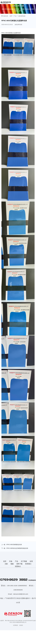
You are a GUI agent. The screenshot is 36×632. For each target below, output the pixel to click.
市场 (10, 561)
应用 (31, 561)
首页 (11, 16)
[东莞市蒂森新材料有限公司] (6, 3)
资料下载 (19, 564)
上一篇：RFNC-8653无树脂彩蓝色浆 (11, 544)
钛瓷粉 (21, 625)
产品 (15, 16)
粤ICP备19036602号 (10, 620)
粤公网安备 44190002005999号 (24, 620)
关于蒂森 (24, 561)
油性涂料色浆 (21, 16)
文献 (6, 564)
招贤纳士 (18, 566)
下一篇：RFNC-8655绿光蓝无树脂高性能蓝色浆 (14, 548)
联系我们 (28, 564)
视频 (12, 564)
